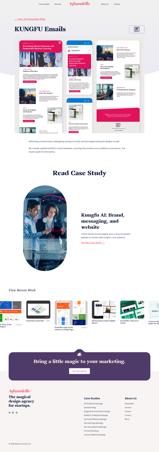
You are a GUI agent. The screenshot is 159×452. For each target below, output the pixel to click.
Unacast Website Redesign (95, 435)
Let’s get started (79, 371)
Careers (128, 411)
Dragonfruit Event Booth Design (97, 411)
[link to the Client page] (136, 29)
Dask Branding (90, 407)
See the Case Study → (93, 242)
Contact (117, 4)
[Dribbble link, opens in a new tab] (17, 412)
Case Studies (44, 4)
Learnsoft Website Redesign (95, 419)
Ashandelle (129, 403)
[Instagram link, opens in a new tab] (13, 412)
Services (57, 4)
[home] (79, 4)
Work (127, 419)
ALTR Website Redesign (93, 403)
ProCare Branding (91, 431)
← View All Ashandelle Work (30, 19)
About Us (105, 4)
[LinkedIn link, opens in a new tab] (10, 412)
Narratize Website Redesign (95, 427)
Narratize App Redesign (93, 423)
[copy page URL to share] (148, 38)
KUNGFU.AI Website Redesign (96, 415)
